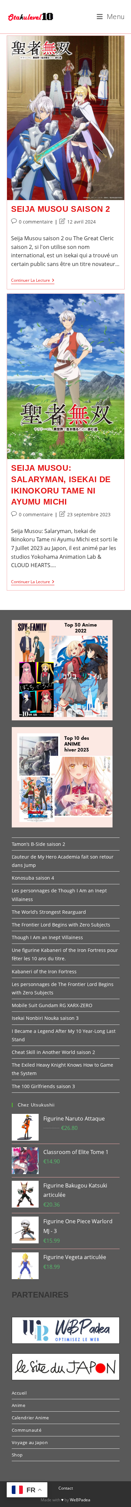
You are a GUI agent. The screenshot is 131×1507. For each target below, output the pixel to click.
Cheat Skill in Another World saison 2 (53, 1052)
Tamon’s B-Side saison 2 (38, 844)
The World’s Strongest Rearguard (49, 912)
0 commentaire (36, 221)
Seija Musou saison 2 (60, 208)
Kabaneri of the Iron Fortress (44, 971)
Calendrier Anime (30, 1418)
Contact (65, 1488)
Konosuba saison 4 (33, 878)
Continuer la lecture (32, 281)
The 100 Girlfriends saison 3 (43, 1086)
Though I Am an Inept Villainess (47, 937)
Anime (19, 1405)
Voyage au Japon (30, 1442)
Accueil (19, 1393)
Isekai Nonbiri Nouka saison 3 (45, 1018)
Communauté (27, 1430)
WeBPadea (80, 1500)
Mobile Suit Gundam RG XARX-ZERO (52, 1005)
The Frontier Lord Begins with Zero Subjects (61, 924)
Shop (17, 1455)
